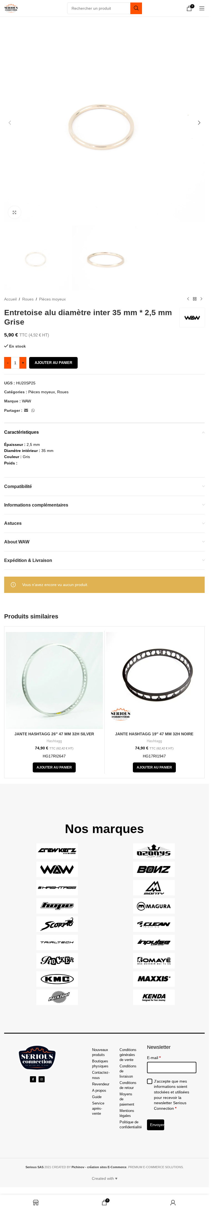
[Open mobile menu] (201, 8)
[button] (9, 122)
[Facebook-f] (33, 1079)
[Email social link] (26, 410)
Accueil (10, 299)
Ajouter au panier (53, 363)
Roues (28, 299)
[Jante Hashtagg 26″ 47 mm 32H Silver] (54, 680)
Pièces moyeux (52, 299)
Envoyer (157, 1124)
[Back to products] (194, 299)
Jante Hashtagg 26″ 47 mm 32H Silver (54, 734)
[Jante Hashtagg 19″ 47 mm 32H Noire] (154, 680)
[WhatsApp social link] (33, 410)
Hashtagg (54, 741)
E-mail (154, 1057)
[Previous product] (188, 299)
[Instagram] (42, 1079)
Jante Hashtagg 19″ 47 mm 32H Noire (154, 734)
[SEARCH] (136, 8)
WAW (26, 401)
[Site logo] (11, 8)
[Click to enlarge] (14, 212)
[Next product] (201, 299)
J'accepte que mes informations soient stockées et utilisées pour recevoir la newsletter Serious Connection (171, 1095)
